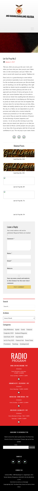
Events (23, 329)
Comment (10, 239)
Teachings (15, 344)
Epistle (17, 329)
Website (9, 268)
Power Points (29, 340)
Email (9, 261)
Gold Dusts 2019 (9, 337)
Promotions (7, 344)
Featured (29, 329)
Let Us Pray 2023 (9, 340)
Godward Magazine (21, 333)
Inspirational (19, 337)
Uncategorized (24, 344)
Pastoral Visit (20, 340)
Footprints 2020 (8, 333)
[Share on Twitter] (19, 137)
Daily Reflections (9, 329)
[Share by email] (24, 137)
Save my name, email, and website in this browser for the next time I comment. (18, 280)
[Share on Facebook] (14, 137)
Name (9, 253)
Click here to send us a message (19, 482)
